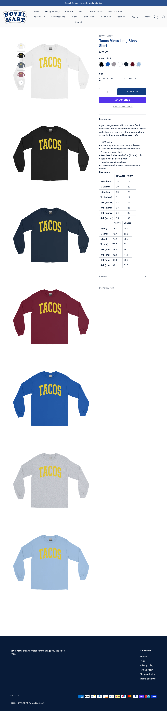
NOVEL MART (106, 36)
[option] (21, 46)
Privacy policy (147, 665)
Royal (107, 64)
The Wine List (38, 16)
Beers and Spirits (115, 11)
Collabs (73, 16)
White (120, 64)
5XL (137, 78)
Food (81, 11)
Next (112, 288)
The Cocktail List (95, 11)
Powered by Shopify (37, 703)
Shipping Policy (147, 674)
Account (147, 16)
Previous (103, 288)
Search (143, 656)
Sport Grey (114, 64)
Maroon (132, 64)
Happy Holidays (52, 11)
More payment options (123, 106)
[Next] (21, 82)
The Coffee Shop (57, 16)
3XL (124, 78)
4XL (131, 78)
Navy (126, 64)
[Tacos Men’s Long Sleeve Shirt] (21, 46)
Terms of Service (148, 678)
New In (37, 11)
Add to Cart (131, 92)
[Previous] (21, 38)
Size (101, 73)
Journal (78, 22)
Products (69, 11)
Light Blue (138, 64)
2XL (118, 78)
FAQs (142, 661)
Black (101, 64)
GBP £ (135, 17)
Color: (105, 58)
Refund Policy (146, 670)
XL (112, 78)
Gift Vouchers (105, 16)
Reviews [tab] (103, 276)
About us (120, 16)
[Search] (156, 17)
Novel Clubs (88, 16)
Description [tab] (105, 119)
